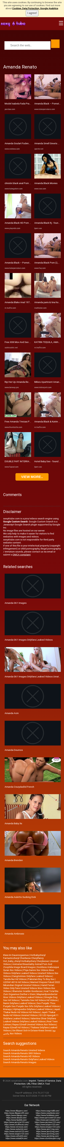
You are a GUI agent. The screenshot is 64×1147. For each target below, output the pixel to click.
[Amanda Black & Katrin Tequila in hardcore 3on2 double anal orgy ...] (47, 416)
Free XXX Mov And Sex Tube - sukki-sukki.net (28, 342)
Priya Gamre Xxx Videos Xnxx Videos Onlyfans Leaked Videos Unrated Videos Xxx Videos (30, 973)
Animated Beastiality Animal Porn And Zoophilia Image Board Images (27, 966)
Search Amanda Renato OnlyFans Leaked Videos (28, 1059)
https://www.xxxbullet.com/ (16, 1129)
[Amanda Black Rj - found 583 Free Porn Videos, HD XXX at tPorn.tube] (47, 217)
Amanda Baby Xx (13, 823)
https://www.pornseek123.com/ (47, 1118)
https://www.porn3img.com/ (47, 1134)
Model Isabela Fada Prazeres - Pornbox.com (28, 103)
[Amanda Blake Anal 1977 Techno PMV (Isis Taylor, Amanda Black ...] (18, 297)
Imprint (32, 1080)
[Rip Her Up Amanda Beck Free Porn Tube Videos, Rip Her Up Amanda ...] (18, 376)
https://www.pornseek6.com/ (48, 1120)
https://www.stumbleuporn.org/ (47, 1138)
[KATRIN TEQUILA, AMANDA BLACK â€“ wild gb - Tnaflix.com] (47, 336)
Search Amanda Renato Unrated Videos (24, 1050)
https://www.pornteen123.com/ (47, 1122)
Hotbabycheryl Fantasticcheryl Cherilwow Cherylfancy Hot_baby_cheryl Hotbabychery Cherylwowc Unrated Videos (30, 960)
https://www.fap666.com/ (16, 1120)
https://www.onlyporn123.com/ (47, 1127)
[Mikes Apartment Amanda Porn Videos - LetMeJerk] (47, 376)
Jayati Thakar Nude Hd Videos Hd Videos (31, 1011)
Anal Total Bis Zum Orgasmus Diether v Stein (30, 993)
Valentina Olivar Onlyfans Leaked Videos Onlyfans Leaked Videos (29, 1020)
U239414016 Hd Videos (16, 982)
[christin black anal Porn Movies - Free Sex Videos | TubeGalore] (18, 177)
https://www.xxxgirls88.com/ (48, 1111)
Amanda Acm (12, 713)
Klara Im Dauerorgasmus (16, 955)
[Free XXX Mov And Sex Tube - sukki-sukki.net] (18, 336)
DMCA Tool (44, 1083)
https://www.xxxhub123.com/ (16, 1131)
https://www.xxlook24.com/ (17, 1138)
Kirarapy (7, 1009)
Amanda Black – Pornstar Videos (22, 262)
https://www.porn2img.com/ (47, 1131)
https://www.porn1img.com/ (47, 1129)
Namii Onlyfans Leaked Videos (19, 1003)
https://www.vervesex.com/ (16, 1127)
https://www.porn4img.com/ (47, 1136)
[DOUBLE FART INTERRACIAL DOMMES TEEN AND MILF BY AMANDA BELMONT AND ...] (18, 456)
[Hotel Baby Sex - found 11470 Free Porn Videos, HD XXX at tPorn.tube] (47, 456)
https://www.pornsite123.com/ (16, 1122)
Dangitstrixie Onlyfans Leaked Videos (32, 976)
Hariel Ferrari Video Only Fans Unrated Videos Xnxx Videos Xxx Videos (29, 988)
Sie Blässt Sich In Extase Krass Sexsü (31, 1030)
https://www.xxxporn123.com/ (16, 1134)
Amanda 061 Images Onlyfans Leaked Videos (29, 639)
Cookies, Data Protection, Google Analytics (35, 8)
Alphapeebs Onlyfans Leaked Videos (32, 1009)
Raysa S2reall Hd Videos (16, 1027)
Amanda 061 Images (15, 602)
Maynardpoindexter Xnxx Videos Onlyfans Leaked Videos (30, 996)
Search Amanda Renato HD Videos (21, 1056)
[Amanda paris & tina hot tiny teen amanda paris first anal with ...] (47, 297)
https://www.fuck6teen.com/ (47, 1115)
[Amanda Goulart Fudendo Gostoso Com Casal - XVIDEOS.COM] (18, 138)
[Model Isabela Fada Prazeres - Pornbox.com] (18, 98)
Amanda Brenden (14, 860)
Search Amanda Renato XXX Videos (22, 1053)
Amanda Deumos (14, 750)
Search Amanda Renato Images (19, 1062)
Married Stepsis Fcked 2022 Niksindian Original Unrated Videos (31, 984)
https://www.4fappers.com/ (16, 1111)
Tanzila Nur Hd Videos (14, 979)
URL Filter (32, 1083)
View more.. (32, 477)
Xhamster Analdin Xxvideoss (27, 991)
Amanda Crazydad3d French (19, 786)
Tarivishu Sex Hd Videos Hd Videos (38, 1000)
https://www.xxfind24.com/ (17, 1136)
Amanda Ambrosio (14, 933)
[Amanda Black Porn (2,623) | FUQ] (47, 257)
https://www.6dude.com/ (16, 1118)
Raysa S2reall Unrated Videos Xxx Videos (34, 1024)
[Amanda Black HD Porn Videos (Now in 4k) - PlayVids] (18, 217)
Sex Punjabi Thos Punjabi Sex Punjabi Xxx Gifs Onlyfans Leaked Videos (31, 1005)
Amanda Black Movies (45, 183)
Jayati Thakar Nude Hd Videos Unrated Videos (29, 1014)
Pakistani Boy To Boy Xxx (41, 979)
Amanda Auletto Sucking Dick (20, 897)
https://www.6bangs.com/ (16, 1115)
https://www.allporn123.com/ (48, 1124)
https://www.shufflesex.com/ (16, 1124)
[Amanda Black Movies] (47, 177)
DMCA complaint (22, 554)
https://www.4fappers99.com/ (16, 1113)
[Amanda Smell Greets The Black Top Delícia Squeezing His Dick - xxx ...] (47, 138)
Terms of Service (46, 1080)
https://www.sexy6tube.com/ (48, 1113)
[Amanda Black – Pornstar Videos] (18, 257)
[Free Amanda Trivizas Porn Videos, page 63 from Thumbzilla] (18, 416)
